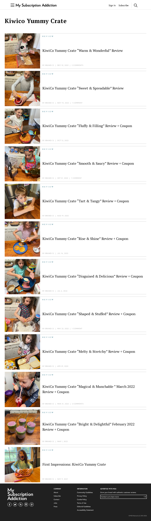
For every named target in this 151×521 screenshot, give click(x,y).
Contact (56, 499)
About (56, 492)
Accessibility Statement (85, 510)
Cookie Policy (82, 499)
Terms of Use (81, 503)
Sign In (112, 5)
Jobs (55, 503)
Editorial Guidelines (84, 506)
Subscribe (123, 5)
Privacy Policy (82, 496)
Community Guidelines (85, 492)
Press (55, 506)
